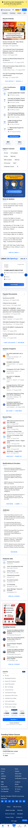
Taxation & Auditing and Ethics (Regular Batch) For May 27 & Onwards (15, 631)
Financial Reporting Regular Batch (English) (14, 657)
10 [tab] (24, 762)
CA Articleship (11, 584)
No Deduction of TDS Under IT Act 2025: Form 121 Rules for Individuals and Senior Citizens (13, 227)
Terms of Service (10, 814)
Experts (17, 771)
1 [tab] (6, 290)
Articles (3, 769)
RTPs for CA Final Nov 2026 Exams (15, 436)
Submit (17, 503)
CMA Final (13, 156)
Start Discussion (9, 342)
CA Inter (6, 156)
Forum (3, 771)
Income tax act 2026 (8, 298)
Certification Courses (9, 166)
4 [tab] (13, 290)
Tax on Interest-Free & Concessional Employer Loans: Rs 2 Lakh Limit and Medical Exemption (13, 51)
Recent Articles (8, 19)
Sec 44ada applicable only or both (15, 354)
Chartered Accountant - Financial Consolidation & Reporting (13, 272)
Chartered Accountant (13, 562)
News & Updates (8, 199)
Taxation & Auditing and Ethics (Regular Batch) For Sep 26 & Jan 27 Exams (15, 651)
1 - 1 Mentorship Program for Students (16, 128)
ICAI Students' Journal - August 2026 (15, 441)
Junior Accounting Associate (15, 566)
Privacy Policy (10, 817)
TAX (2, 782)
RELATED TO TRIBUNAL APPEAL (13, 377)
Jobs (2, 773)
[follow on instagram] (9, 801)
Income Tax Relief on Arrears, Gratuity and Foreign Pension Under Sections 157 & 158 (13, 220)
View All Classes (14, 136)
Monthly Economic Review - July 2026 (16, 446)
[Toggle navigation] (13, 10)
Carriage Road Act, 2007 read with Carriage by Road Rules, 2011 (15, 386)
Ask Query (9, 410)
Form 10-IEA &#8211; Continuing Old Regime (13, 328)
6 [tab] (17, 290)
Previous (2, 748)
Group (18, 789)
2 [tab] (8, 290)
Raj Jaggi (5, 45)
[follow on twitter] (2, 801)
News (16, 769)
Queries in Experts (9, 349)
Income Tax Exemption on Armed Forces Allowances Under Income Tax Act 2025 (13, 205)
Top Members (5, 789)
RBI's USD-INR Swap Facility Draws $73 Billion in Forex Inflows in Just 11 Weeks (13, 246)
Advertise (19, 810)
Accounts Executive (12, 580)
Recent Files (7, 417)
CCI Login (14, 821)
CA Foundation (14, 153)
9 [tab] (22, 762)
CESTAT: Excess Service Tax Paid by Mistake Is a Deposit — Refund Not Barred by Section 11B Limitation (13, 539)
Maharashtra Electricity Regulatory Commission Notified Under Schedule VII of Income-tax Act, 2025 (14, 470)
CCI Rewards (4, 791)
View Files (9, 456)
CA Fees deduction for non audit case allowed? (13, 335)
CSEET (14, 163)
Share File (18, 456)
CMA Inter (17, 159)
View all (22, 258)
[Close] (26, 2)
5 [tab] (15, 290)
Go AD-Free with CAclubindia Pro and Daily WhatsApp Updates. (14, 3)
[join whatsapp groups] (20, 801)
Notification (18, 776)
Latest (9, 259)
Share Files (18, 773)
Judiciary (6, 510)
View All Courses (14, 596)
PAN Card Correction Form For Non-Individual (15, 421)
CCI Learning (18, 786)
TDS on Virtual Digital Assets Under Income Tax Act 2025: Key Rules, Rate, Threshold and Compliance (13, 239)
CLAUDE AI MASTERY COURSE (16, 93)
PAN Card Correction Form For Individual (15, 426)
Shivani (5, 55)
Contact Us (19, 817)
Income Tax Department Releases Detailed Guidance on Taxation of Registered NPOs (14, 35)
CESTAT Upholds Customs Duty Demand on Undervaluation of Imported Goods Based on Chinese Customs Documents (14, 546)
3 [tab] (10, 290)
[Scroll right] (26, 13)
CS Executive (7, 163)
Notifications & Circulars (11, 463)
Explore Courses (8, 149)
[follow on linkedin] (13, 801)
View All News (13, 252)
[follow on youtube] (16, 801)
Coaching (12, 13)
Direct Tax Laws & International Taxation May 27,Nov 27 (15, 638)
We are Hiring (17, 806)
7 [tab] (19, 290)
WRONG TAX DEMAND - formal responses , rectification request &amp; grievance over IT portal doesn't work (14, 310)
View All (19, 81)
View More (21, 342)
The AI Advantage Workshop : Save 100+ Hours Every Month (16, 114)
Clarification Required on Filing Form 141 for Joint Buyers (15, 394)
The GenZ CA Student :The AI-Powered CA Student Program (16, 99)
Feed (2, 784)
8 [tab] (22, 290)
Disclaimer (20, 814)
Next (26, 748)
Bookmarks (4, 786)
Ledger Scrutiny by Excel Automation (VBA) (15, 121)
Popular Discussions (10, 294)
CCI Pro (5, 672)
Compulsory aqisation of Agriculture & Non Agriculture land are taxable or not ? (15, 403)
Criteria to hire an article (9, 303)
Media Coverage (10, 810)
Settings (3, 778)
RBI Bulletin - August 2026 (14, 451)
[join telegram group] (24, 801)
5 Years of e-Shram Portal (14, 431)
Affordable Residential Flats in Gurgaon (14, 322)
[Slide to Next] (25, 274)
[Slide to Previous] (2, 274)
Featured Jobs (8, 559)
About (8, 806)
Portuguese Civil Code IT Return (16, 369)
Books (19, 13)
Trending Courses (9, 627)
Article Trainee (11, 571)
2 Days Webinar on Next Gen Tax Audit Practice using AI (16, 106)
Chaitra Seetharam (8, 62)
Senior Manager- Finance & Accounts (14, 589)
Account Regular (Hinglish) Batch (14, 644)
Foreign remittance (8, 317)
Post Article (9, 81)
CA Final (6, 153)
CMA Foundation (8, 159)
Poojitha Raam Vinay (9, 70)
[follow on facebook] (6, 801)
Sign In (24, 9)
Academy (5, 13)
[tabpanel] (14, 274)
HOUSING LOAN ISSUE (13, 362)
